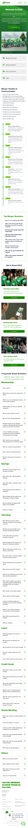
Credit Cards (7, 379)
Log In (20, 2)
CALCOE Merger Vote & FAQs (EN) (10, 107)
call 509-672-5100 (15, 23)
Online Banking (16, 379)
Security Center (6, 809)
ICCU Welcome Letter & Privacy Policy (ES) (11, 114)
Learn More (14, 27)
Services (4, 804)
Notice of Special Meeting (8, 105)
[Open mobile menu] (25, 2)
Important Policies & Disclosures (20, 806)
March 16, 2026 (12, 116)
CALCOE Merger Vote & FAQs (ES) (10, 109)
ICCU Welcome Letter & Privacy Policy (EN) (11, 112)
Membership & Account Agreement (20, 802)
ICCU (6, 2)
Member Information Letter (8, 118)
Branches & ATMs (6, 801)
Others (22, 379)
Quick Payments (6, 806)
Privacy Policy (19, 799)
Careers (4, 799)
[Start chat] (23, 824)
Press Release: (6, 116)
